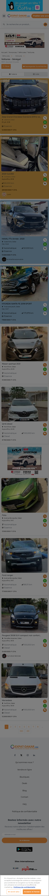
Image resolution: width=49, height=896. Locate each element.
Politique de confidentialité (24, 887)
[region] (24, 885)
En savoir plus (13, 892)
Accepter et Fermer (32, 892)
